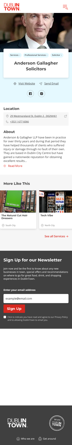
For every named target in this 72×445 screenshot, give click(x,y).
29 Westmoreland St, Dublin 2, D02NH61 (33, 116)
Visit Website (26, 83)
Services (14, 55)
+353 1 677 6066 (19, 121)
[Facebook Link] (30, 96)
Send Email (51, 83)
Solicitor (56, 55)
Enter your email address (19, 290)
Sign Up (14, 309)
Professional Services (35, 55)
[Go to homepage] (17, 423)
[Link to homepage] (12, 7)
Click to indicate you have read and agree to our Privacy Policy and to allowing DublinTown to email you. (38, 318)
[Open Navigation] (65, 6)
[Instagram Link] (41, 96)
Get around (49, 438)
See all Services (55, 236)
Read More (15, 166)
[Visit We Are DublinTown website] (57, 423)
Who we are (27, 438)
